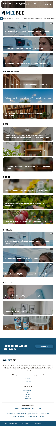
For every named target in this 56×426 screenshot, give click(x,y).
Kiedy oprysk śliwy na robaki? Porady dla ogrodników (25, 221)
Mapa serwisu (26, 423)
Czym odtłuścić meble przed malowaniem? (21, 327)
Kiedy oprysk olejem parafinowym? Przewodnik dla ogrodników (24, 205)
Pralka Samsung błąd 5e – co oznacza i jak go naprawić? (26, 63)
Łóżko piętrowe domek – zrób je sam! (28, 409)
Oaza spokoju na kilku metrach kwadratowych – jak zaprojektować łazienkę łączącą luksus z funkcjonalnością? (27, 136)
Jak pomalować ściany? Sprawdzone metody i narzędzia (26, 296)
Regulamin (38, 423)
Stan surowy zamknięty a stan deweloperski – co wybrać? (26, 84)
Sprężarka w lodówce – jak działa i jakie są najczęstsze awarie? (19, 18)
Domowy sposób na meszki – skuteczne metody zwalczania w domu (27, 152)
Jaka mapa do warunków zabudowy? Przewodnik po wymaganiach (24, 114)
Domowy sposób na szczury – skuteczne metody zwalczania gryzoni (27, 167)
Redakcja (28, 378)
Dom (5, 124)
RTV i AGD (7, 230)
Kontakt (28, 381)
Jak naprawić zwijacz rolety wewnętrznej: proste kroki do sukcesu (28, 413)
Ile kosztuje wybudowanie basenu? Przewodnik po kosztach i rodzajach (28, 99)
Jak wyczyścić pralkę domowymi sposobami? (28, 417)
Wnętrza (8, 283)
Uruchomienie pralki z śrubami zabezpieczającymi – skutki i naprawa (27, 32)
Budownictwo (11, 71)
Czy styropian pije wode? (28, 411)
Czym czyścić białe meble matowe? (18, 311)
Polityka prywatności (11, 423)
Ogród (6, 177)
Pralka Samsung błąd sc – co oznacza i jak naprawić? (24, 48)
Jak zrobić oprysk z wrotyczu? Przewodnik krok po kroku (26, 190)
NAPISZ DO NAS (44, 346)
